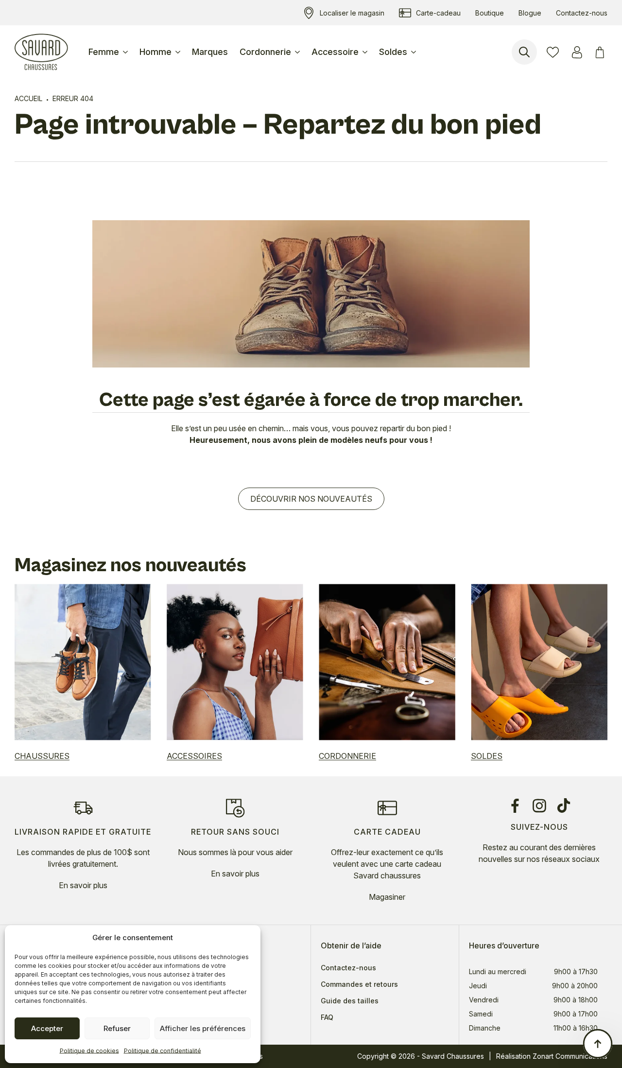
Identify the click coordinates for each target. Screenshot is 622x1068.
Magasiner (387, 897)
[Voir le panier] (601, 52)
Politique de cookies (89, 1050)
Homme (155, 52)
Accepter (47, 1028)
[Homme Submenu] (179, 52)
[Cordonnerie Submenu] (298, 52)
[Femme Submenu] (126, 52)
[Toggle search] (524, 52)
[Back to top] (597, 1043)
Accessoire (335, 52)
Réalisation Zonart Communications (551, 1056)
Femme (103, 52)
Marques (210, 52)
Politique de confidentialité (162, 1050)
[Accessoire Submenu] (366, 52)
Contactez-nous (348, 967)
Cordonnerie (265, 52)
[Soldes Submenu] (414, 52)
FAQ (327, 1017)
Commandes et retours (359, 984)
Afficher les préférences (202, 1028)
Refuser (117, 1028)
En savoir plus (83, 885)
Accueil (28, 98)
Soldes (393, 52)
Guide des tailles (350, 1001)
